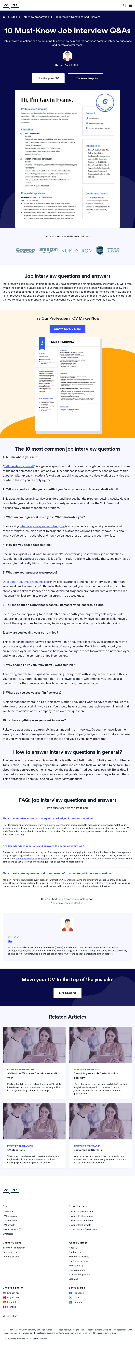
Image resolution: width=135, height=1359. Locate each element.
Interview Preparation (14, 1247)
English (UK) (13, 1297)
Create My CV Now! (67, 329)
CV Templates (10, 1220)
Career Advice (10, 1252)
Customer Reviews (78, 1261)
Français (11, 1306)
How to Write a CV (12, 1229)
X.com (76, 1297)
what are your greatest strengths (42, 526)
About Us (74, 1247)
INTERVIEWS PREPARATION (20, 1069)
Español (11, 1302)
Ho (10, 941)
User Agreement (77, 1270)
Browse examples (85, 78)
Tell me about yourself (19, 466)
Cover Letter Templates (81, 1220)
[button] (10, 1316)
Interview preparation (36, 16)
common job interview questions (32, 858)
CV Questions (16, 1150)
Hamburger (130, 5)
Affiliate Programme (79, 1274)
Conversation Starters (87, 1150)
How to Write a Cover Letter (83, 1229)
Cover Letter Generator (81, 1211)
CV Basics (8, 1233)
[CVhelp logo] (12, 6)
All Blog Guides (11, 1256)
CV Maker (8, 1211)
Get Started (67, 993)
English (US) (13, 1293)
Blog (14, 16)
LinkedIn (77, 1302)
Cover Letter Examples (81, 1216)
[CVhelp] (67, 1191)
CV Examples (10, 1216)
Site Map (73, 1279)
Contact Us (75, 1252)
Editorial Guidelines (79, 1256)
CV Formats (9, 1225)
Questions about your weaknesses (26, 581)
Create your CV (48, 78)
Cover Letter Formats (80, 1225)
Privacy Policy (76, 1265)
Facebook (78, 1293)
